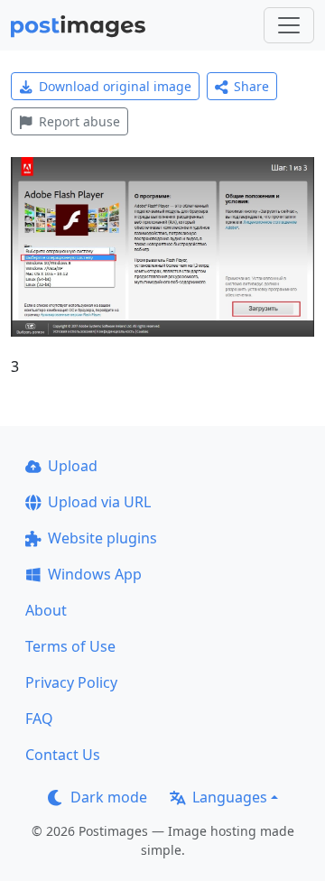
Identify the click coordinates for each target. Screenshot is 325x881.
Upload (73, 466)
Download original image (115, 86)
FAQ (39, 718)
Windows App (95, 574)
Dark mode (108, 797)
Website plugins (102, 538)
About (46, 610)
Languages (229, 797)
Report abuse (79, 121)
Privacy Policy (71, 682)
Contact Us (62, 755)
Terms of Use (70, 646)
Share (251, 86)
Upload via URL (99, 502)
